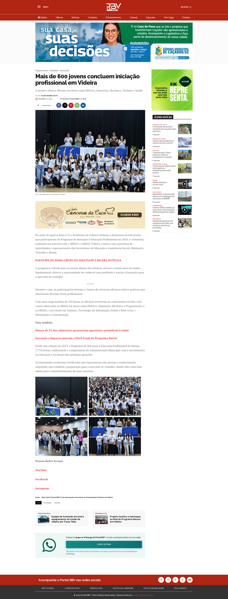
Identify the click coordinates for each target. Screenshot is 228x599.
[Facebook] (58, 105)
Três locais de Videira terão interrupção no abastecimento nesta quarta (164, 169)
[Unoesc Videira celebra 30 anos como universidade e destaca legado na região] (185, 210)
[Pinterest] (71, 105)
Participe (156, 151)
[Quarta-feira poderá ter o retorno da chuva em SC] (185, 142)
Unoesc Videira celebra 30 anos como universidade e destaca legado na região (164, 210)
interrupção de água (160, 164)
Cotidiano (53, 71)
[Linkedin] (83, 105)
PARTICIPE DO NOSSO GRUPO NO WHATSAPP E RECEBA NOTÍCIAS (78, 260)
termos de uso (117, 551)
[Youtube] (190, 580)
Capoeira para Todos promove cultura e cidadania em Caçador (162, 155)
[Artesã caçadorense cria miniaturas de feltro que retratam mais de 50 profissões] (185, 223)
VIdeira (155, 180)
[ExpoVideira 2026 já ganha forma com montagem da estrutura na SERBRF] (185, 196)
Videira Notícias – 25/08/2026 (160, 183)
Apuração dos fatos (160, 125)
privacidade (129, 551)
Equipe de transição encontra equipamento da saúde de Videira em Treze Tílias (67, 519)
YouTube (41, 470)
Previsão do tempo (159, 139)
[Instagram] (168, 580)
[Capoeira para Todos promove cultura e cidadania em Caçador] (185, 155)
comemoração (157, 206)
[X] (65, 105)
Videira (57, 503)
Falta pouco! (157, 192)
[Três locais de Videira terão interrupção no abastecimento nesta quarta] (185, 168)
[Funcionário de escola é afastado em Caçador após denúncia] (185, 129)
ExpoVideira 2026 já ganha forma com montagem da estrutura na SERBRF (164, 196)
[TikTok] (175, 580)
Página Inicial (41, 71)
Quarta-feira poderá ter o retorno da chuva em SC (163, 142)
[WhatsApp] (77, 105)
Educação (64, 71)
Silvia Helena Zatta (49, 96)
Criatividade (157, 219)
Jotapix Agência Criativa (143, 595)
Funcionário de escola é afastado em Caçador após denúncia (164, 129)
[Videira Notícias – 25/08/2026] (185, 184)
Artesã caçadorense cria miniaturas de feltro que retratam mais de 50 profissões (163, 224)
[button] (187, 7)
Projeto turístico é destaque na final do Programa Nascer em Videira (125, 519)
